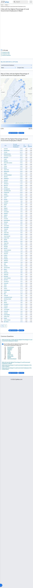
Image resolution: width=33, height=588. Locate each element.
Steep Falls (6, 243)
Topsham (6, 229)
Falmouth (6, 311)
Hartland (6, 203)
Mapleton (6, 161)
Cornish (5, 152)
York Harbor (6, 225)
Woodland (6, 304)
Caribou (5, 255)
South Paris (6, 169)
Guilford (5, 194)
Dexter (5, 286)
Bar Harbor (6, 321)
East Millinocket (7, 190)
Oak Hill (5, 248)
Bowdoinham (7, 150)
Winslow (6, 187)
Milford (5, 216)
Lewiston (6, 313)
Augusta (6, 262)
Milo (5, 293)
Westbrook (6, 234)
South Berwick (7, 290)
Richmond (6, 272)
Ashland (5, 265)
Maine (6, 4)
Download (29, 76)
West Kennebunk (7, 250)
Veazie (5, 230)
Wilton (5, 285)
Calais (5, 292)
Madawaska (6, 171)
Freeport (5, 307)
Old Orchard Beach (8, 175)
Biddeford (6, 260)
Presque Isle (6, 192)
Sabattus (6, 213)
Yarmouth (6, 283)
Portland (6, 306)
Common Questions (6, 55)
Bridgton (6, 208)
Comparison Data (6, 53)
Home (2, 4)
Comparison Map (5, 52)
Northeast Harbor (7, 155)
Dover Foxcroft (7, 236)
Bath (5, 264)
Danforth (6, 148)
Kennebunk (6, 281)
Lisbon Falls (6, 237)
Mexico (5, 269)
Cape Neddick (7, 314)
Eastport (6, 210)
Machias (6, 176)
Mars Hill (6, 185)
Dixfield (5, 173)
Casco (5, 197)
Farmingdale (6, 309)
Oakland (5, 215)
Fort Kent (6, 218)
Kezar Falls (6, 232)
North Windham (7, 278)
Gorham (5, 199)
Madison (6, 244)
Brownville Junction (8, 162)
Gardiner (6, 241)
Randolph (6, 276)
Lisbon (5, 159)
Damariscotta (7, 267)
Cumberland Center (8, 297)
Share (22, 132)
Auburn (5, 288)
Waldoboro (6, 178)
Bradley (5, 239)
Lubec (5, 164)
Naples (5, 318)
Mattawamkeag (7, 154)
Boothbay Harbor (7, 299)
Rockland (6, 222)
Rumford (6, 182)
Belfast (5, 168)
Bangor (5, 302)
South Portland (7, 320)
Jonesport (6, 251)
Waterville (6, 274)
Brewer (5, 204)
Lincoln (5, 223)
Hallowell (6, 295)
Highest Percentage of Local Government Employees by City (13, 6)
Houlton (5, 271)
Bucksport (6, 157)
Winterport (6, 183)
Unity (5, 206)
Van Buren (6, 201)
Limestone (6, 196)
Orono (5, 300)
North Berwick (7, 220)
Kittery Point (6, 316)
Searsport (6, 180)
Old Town (6, 279)
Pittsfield (6, 258)
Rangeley (6, 246)
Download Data (14, 132)
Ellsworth (6, 253)
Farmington (6, 211)
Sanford (5, 257)
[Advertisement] (16, 31)
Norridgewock (7, 189)
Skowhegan (6, 227)
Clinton (5, 166)
